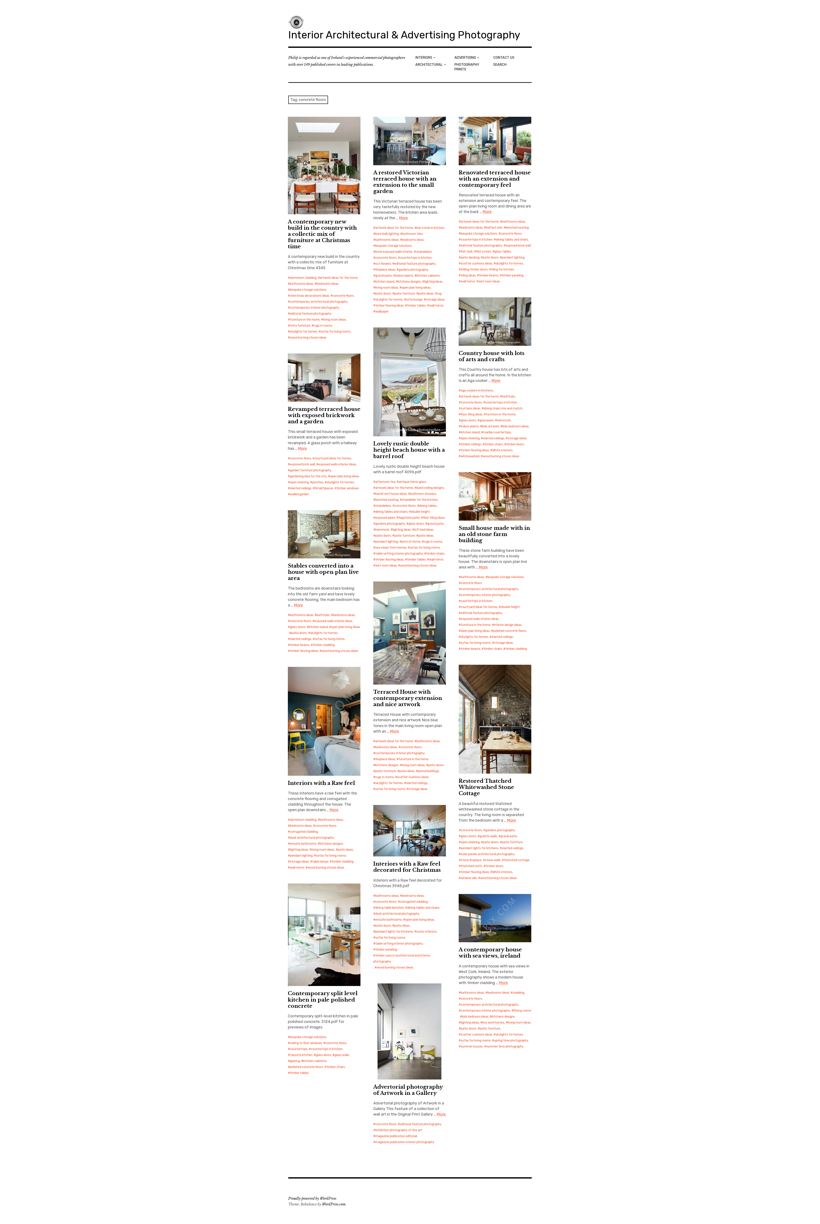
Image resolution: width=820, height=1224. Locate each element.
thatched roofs (471, 866)
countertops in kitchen (416, 258)
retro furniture (300, 325)
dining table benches (389, 908)
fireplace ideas (385, 270)
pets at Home (410, 541)
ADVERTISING (465, 58)
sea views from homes (391, 547)
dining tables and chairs (512, 239)
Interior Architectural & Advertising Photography (404, 35)
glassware (486, 420)
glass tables (503, 251)
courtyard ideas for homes (333, 458)
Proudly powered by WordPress (312, 1198)
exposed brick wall (518, 245)
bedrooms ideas (327, 284)
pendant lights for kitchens (479, 848)
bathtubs (508, 396)
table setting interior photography (399, 553)
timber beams (488, 275)
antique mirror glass (412, 482)
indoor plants (404, 276)
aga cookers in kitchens (477, 390)
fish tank (467, 251)
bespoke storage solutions (308, 290)
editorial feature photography (310, 313)
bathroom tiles (412, 234)
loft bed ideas (423, 530)
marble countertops (497, 432)
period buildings (428, 771)
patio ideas (425, 293)
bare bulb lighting (387, 234)
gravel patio (383, 276)
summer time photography (505, 1046)
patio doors (383, 293)
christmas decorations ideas (309, 296)
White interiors (502, 450)
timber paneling (512, 275)
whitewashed (470, 456)
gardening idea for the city (308, 476)
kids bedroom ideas (515, 426)
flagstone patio (409, 518)
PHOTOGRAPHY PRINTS (466, 67)
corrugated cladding (304, 832)
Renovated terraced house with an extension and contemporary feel (495, 178)
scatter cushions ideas (476, 263)
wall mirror (436, 305)
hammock (504, 420)
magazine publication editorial (396, 1136)
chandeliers (424, 252)
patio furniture (404, 293)
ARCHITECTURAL (429, 65)
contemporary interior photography (314, 308)
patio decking (470, 257)
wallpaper (382, 311)
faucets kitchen (301, 1055)
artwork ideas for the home (339, 278)
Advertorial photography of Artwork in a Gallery (408, 1090)
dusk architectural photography (312, 838)
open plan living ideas (416, 287)
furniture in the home (305, 319)
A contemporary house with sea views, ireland (490, 952)
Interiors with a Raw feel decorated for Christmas (407, 867)
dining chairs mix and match (503, 408)
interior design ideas (507, 625)
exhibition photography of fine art (398, 1130)
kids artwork (490, 426)
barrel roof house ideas (391, 494)
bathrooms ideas (301, 284)
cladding (518, 993)
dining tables (428, 506)
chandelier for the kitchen (420, 500)
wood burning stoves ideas (308, 337)
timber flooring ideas (389, 305)
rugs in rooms (323, 325)
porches (317, 482)
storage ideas (435, 299)
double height (420, 512)
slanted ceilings (493, 438)
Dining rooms (522, 1010)
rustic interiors (426, 931)
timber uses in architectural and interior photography (401, 958)
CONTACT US (503, 58)
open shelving (470, 438)
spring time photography (511, 1040)
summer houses (472, 1046)
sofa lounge (414, 299)
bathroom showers (423, 494)
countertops (299, 1049)
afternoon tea (385, 482)
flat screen (483, 251)
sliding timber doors (474, 269)
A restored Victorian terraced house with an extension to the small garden (404, 181)
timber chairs (494, 444)
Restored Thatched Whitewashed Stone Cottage (486, 787)
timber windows (348, 488)
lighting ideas (433, 281)
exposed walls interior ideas (337, 464)
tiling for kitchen (502, 269)
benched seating (517, 227)
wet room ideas (489, 281)
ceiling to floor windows (306, 1043)
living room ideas (334, 319)
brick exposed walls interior (394, 252)
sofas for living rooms (336, 331)
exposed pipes (385, 518)
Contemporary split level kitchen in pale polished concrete (322, 999)
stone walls (493, 860)
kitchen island (384, 281)
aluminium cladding (303, 278)
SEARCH (500, 65)
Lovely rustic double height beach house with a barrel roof (409, 450)
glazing (295, 1061)
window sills (469, 878)
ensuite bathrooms (303, 844)
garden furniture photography (310, 470)
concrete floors (343, 296)
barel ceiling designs (430, 488)
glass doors (468, 420)
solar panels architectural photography (488, 854)
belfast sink (494, 227)
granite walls (488, 836)
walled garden (299, 494)
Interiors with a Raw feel (321, 783)
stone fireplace (471, 860)
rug (439, 293)
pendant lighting (513, 257)
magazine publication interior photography (404, 1142)
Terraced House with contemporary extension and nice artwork (407, 698)
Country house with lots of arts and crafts (491, 356)
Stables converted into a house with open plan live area (323, 572)
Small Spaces (324, 488)
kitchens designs (409, 281)
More (403, 218)
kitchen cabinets (428, 276)
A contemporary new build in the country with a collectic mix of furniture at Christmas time (322, 234)
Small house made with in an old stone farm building (494, 534)
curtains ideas (470, 408)
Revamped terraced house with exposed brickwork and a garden (324, 415)
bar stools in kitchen (430, 228)
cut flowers (383, 264)
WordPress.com (334, 1204)
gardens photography (413, 270)
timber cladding (516, 649)
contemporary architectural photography (319, 302)
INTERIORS (423, 58)
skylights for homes (303, 331)
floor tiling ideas (471, 414)
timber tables (416, 305)
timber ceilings (471, 444)
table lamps (320, 861)
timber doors (515, 444)
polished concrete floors (509, 631)
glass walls (342, 1055)
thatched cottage (516, 860)
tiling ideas (468, 275)
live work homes (493, 1022)
